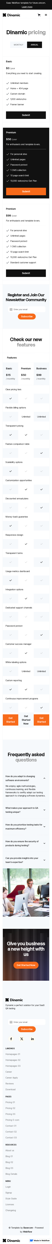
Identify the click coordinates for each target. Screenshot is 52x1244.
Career (8, 1071)
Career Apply (11, 1077)
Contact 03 (11, 1137)
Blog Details (11, 1174)
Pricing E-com (12, 1120)
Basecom (28, 1227)
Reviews (9, 1083)
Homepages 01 (12, 1054)
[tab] (18, 45)
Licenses (9, 1204)
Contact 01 (10, 1125)
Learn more (27, 6)
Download (10, 1089)
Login (8, 1186)
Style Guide (11, 1198)
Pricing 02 (10, 1108)
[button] (39, 15)
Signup (8, 1192)
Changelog (10, 1210)
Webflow (27, 1231)
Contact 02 (11, 1131)
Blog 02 (9, 1162)
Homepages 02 (12, 1060)
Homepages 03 (13, 1066)
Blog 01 (9, 1156)
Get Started (10, 720)
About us (9, 1150)
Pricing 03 (10, 1114)
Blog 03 (9, 1168)
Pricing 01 (10, 1102)
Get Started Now (26, 720)
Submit (26, 115)
